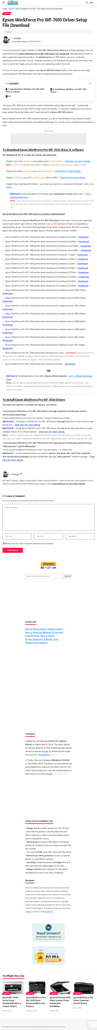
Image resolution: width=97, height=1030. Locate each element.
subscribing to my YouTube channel (68, 483)
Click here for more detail (77, 161)
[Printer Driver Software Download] (15, 2)
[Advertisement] (48, 138)
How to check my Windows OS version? (44, 632)
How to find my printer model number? (44, 629)
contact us (29, 912)
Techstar (17, 38)
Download (83, 237)
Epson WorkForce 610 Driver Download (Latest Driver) (83, 1000)
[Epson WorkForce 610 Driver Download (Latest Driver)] (83, 988)
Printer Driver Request (36, 642)
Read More (44, 754)
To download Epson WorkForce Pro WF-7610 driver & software (25, 90)
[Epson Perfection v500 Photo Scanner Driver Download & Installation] (60, 988)
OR (9, 96)
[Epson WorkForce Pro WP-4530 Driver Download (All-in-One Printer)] (36, 988)
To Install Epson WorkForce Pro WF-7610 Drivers (68, 90)
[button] (5, 2)
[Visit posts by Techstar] (6, 40)
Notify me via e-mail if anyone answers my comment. (29, 543)
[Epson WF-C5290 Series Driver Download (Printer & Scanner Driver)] (13, 988)
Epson (6, 13)
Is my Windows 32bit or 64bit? (40, 636)
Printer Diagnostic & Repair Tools (41, 639)
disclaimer (48, 912)
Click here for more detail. (68, 171)
